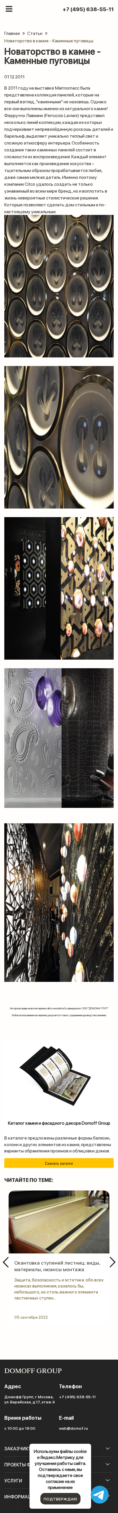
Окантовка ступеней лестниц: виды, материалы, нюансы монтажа (57, 1265)
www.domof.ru (60, 1008)
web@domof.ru (73, 1428)
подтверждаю (60, 1498)
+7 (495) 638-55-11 (88, 9)
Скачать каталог (59, 1163)
